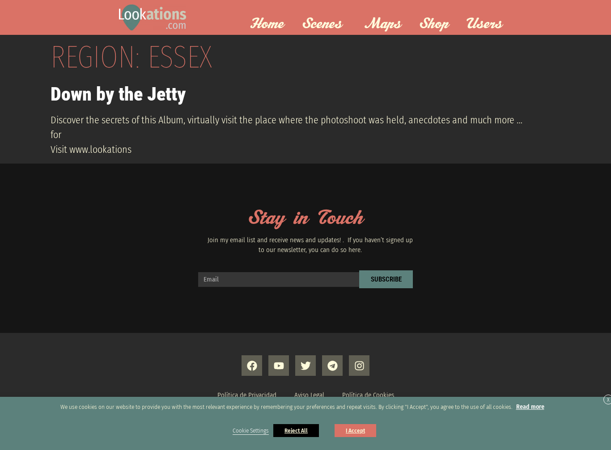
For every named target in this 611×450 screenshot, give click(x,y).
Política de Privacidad (246, 395)
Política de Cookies (368, 395)
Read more (530, 407)
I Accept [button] (355, 430)
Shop (434, 24)
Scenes (322, 24)
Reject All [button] (296, 430)
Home (267, 24)
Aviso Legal (309, 395)
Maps (383, 24)
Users (484, 24)
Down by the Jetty (118, 94)
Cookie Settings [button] (251, 430)
